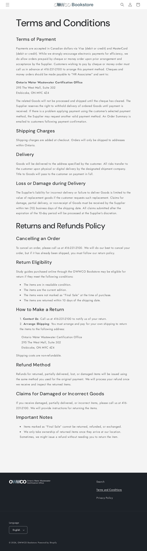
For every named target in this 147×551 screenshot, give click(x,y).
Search (100, 481)
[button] (7, 5)
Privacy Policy (104, 498)
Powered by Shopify (47, 542)
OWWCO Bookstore (27, 542)
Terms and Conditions (109, 490)
